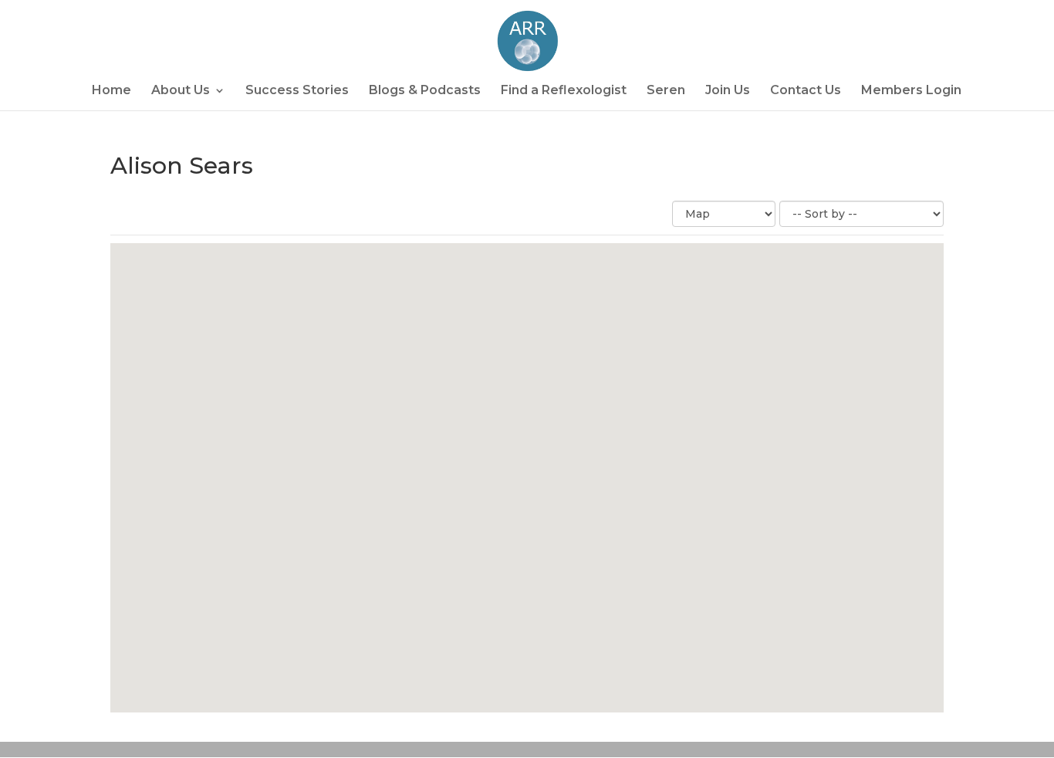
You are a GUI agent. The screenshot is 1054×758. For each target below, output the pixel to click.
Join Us (727, 91)
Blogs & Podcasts (425, 91)
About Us (180, 91)
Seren (666, 91)
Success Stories (297, 91)
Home (111, 91)
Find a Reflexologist (564, 91)
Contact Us (805, 91)
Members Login (911, 91)
